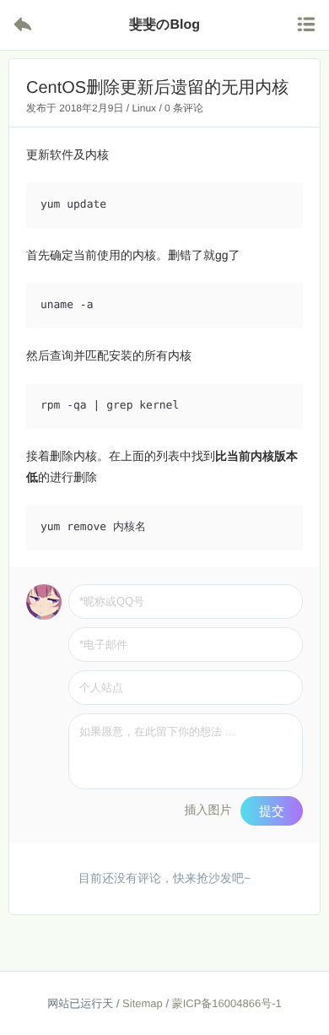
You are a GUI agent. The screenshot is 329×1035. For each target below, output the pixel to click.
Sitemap (142, 1003)
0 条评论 (183, 108)
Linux (144, 108)
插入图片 (207, 809)
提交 (271, 811)
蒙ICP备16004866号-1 (227, 1003)
